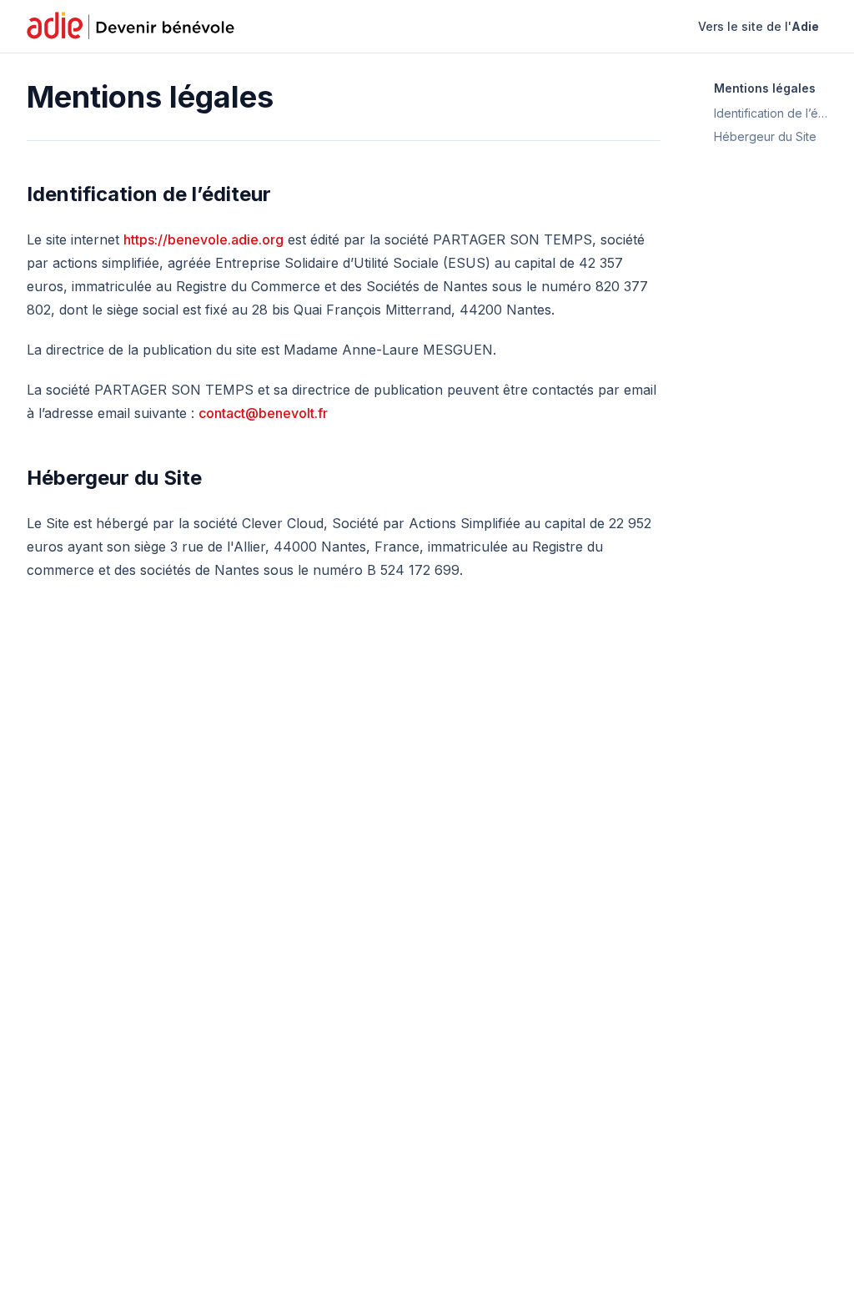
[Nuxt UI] (133, 27)
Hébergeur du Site (114, 478)
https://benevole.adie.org (203, 239)
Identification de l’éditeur (149, 194)
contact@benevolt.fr (263, 413)
